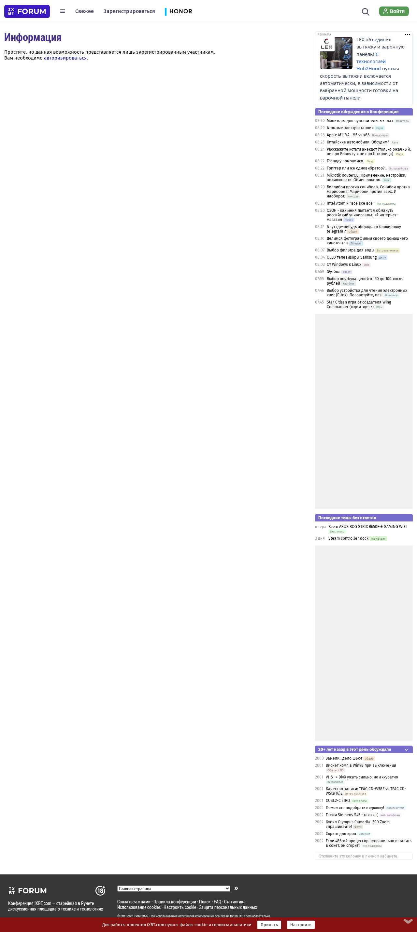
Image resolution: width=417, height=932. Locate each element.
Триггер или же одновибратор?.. (357, 168)
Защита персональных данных (228, 907)
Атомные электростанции (350, 128)
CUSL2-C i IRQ (338, 800)
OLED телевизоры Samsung (352, 257)
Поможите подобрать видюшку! (355, 807)
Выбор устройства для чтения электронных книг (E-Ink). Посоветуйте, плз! (367, 292)
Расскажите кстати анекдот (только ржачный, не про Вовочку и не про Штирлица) (369, 151)
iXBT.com (127, 916)
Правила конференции (174, 901)
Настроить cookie (180, 907)
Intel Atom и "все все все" (350, 203)
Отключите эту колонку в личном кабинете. (358, 856)
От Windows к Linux (344, 264)
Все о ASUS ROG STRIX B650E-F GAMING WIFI (367, 526)
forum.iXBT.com (241, 916)
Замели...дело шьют (344, 758)
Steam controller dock (348, 538)
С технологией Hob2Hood (371, 61)
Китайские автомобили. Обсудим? (358, 142)
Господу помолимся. (345, 161)
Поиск (205, 901)
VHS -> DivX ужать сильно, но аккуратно (362, 777)
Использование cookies (139, 907)
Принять (269, 924)
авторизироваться (65, 58)
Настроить (300, 924)
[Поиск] (365, 11)
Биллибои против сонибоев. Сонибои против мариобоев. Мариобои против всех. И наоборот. (368, 191)
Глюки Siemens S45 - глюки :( (352, 815)
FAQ (217, 901)
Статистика (235, 901)
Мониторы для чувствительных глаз (360, 120)
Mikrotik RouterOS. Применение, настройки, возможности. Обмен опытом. (366, 177)
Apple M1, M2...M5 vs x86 (348, 135)
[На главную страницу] (27, 11)
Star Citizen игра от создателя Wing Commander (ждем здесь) (359, 304)
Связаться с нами (134, 901)
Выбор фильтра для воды (350, 250)
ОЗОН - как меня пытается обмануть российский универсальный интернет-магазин (362, 215)
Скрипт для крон (341, 833)
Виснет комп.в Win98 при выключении (361, 765)
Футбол (333, 271)
